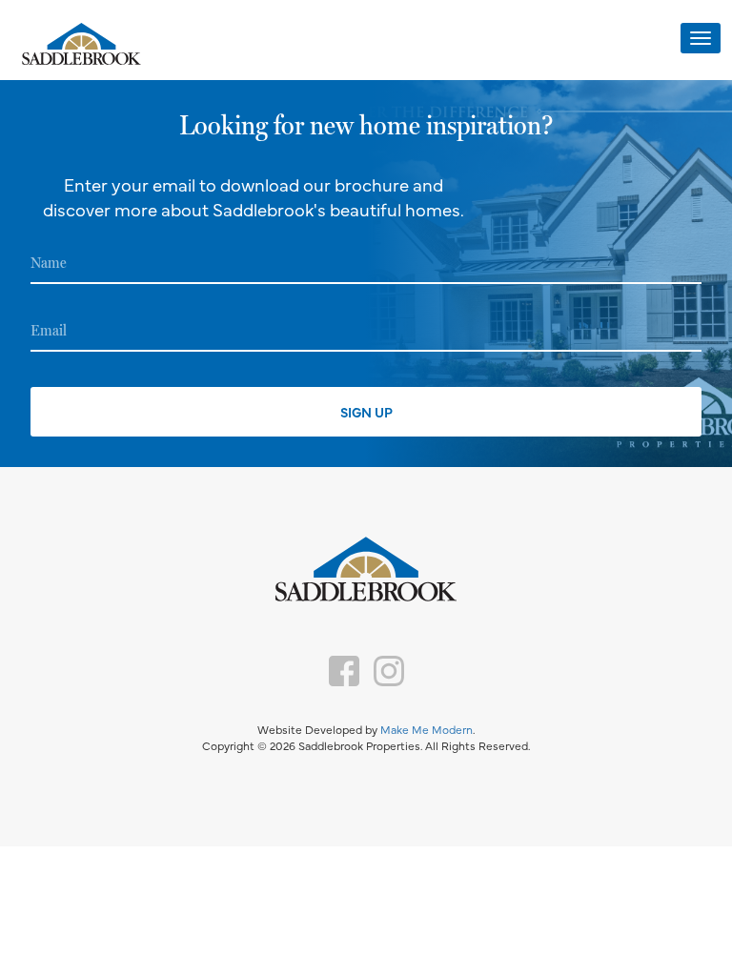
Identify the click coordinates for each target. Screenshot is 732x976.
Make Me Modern (426, 729)
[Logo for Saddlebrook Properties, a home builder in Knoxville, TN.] (81, 45)
